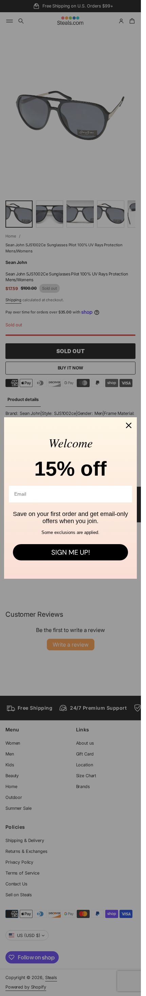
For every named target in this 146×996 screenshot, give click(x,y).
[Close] (129, 425)
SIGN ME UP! (70, 552)
